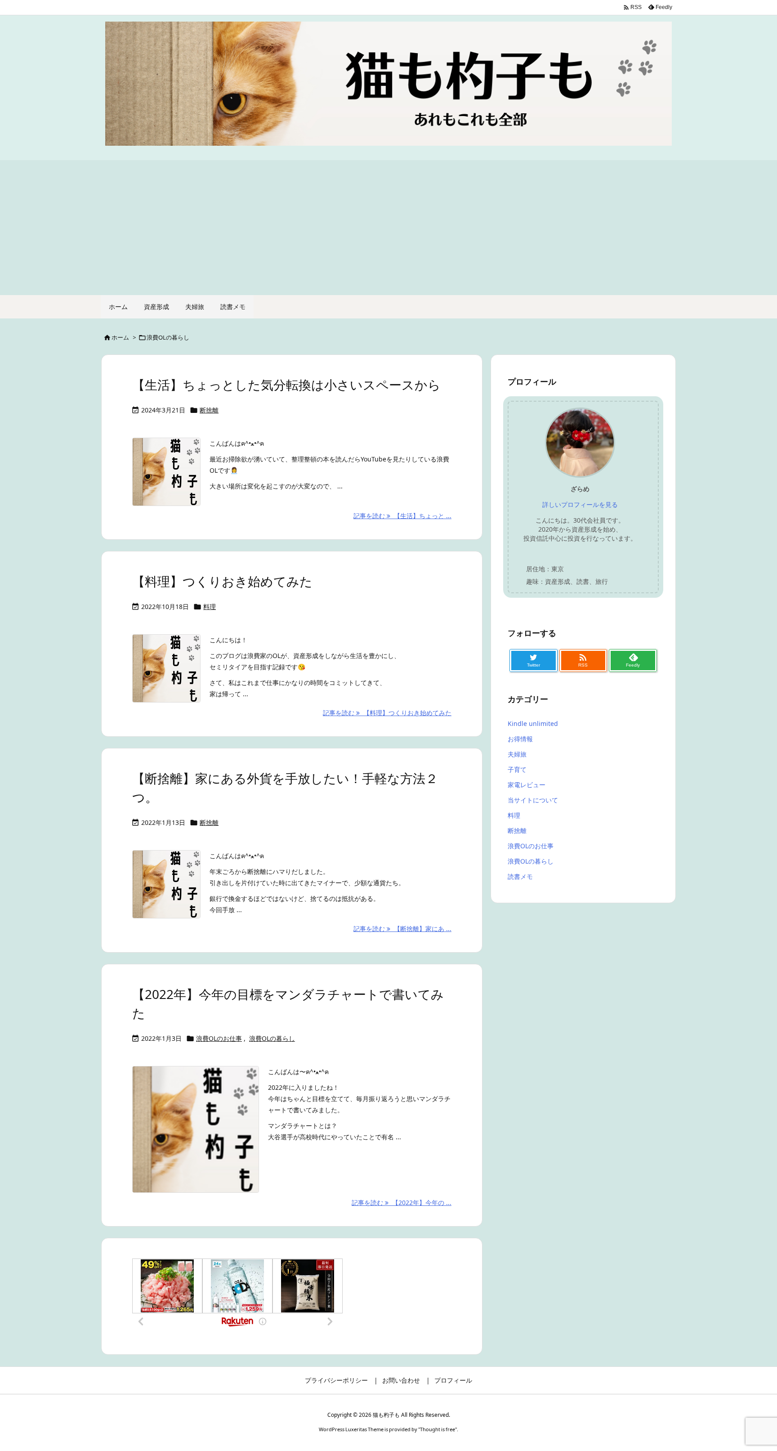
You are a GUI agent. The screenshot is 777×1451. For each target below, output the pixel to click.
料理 (209, 606)
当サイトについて (533, 800)
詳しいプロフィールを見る (580, 504)
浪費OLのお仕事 (219, 1038)
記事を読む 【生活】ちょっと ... (402, 515)
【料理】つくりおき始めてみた (222, 581)
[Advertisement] (388, 228)
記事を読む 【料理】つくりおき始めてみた (387, 712)
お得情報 (520, 738)
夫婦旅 (517, 754)
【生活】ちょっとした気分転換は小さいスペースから (286, 384)
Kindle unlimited (533, 723)
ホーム (120, 337)
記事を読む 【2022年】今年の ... (401, 1202)
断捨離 (209, 410)
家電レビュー (526, 784)
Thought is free (437, 1429)
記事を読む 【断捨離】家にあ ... (402, 928)
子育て (517, 769)
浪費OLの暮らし (272, 1038)
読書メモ (520, 876)
